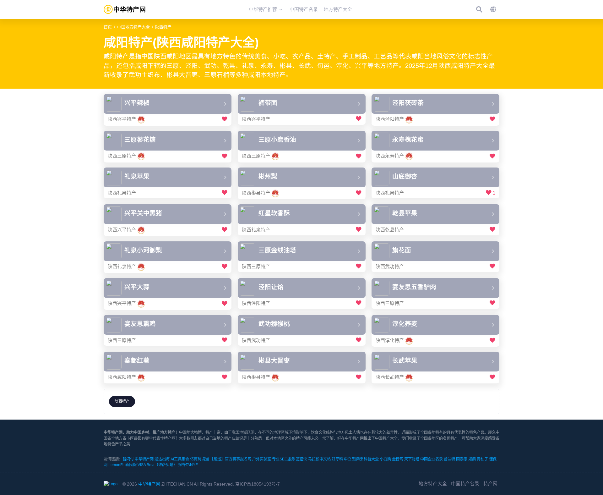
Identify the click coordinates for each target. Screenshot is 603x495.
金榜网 (397, 459)
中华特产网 (144, 459)
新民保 (131, 465)
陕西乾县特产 (390, 229)
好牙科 (337, 459)
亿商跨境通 (199, 459)
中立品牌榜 (353, 459)
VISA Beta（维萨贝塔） (157, 465)
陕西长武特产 (390, 377)
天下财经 (411, 459)
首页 (108, 27)
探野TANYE (188, 465)
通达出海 (162, 459)
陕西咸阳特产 (122, 377)
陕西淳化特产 (390, 340)
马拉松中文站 (319, 459)
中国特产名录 (465, 483)
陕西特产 (163, 27)
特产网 (490, 483)
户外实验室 (261, 459)
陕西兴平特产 (122, 119)
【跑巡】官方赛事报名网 (230, 459)
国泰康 (461, 459)
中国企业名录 (431, 459)
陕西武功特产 (390, 266)
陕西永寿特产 (390, 156)
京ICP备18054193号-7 (257, 484)
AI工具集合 (180, 459)
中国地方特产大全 (133, 27)
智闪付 (128, 459)
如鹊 (472, 459)
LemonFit (116, 465)
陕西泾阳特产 (390, 119)
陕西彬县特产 (256, 192)
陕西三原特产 (122, 156)
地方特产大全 (433, 483)
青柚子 (482, 459)
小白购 (385, 459)
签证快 (301, 459)
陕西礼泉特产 (122, 192)
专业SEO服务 (283, 459)
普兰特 (449, 459)
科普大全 (371, 459)
